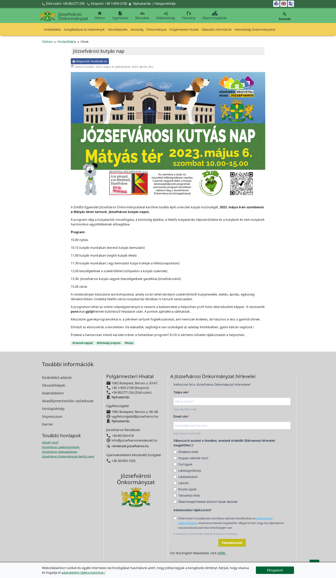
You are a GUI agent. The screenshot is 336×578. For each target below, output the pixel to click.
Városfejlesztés (118, 29)
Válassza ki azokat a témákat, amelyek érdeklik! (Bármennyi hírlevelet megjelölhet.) (224, 443)
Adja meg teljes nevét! (185, 409)
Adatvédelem (53, 393)
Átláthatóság (165, 15)
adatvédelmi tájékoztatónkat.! (83, 572)
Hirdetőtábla (52, 29)
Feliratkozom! (232, 543)
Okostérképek (53, 385)
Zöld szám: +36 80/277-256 (63, 3)
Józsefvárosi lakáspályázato (59, 452)
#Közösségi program (109, 343)
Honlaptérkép (53, 408)
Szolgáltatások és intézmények (84, 29)
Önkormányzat (156, 29)
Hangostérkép (165, 3)
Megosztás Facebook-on (91, 61)
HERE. (221, 553)
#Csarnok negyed (83, 343)
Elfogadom (275, 570)
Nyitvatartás (142, 3)
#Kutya (129, 343)
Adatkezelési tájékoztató (192, 510)
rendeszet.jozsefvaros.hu (130, 446)
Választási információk (217, 29)
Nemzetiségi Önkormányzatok (255, 29)
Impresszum (52, 416)
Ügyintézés (120, 15)
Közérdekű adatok (57, 377)
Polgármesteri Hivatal (184, 29)
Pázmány (188, 18)
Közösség (137, 29)
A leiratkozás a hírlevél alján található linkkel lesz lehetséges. (205, 534)
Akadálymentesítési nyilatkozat (68, 401)
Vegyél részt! (50, 442)
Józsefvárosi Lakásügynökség (61, 447)
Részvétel (142, 15)
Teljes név (180, 392)
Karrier (47, 424)
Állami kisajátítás (214, 18)
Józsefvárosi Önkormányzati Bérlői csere (68, 456)
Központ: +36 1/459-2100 (109, 3)
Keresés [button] (285, 16)
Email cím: (180, 416)
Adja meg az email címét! (186, 433)
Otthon (99, 15)
